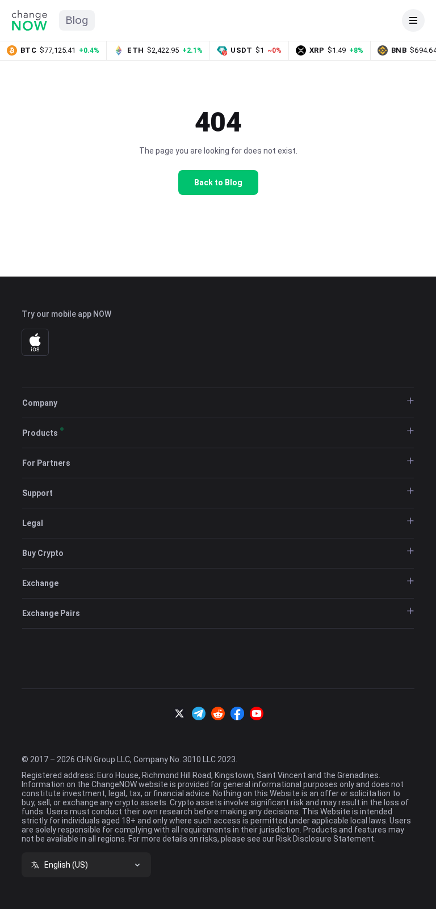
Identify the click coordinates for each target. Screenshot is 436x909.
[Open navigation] (413, 20)
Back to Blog (218, 182)
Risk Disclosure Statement (325, 838)
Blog (77, 20)
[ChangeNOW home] (29, 20)
